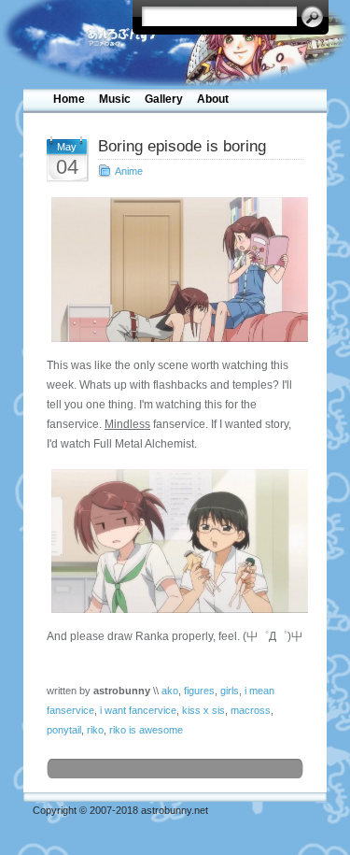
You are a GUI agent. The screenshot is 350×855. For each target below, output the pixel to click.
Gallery (164, 99)
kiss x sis (203, 710)
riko (95, 729)
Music (115, 99)
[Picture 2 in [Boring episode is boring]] (175, 541)
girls (229, 690)
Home (69, 99)
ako (169, 690)
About (213, 99)
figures (199, 690)
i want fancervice (138, 710)
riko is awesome (146, 729)
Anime (129, 171)
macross (251, 710)
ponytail (64, 729)
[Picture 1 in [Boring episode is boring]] (175, 269)
